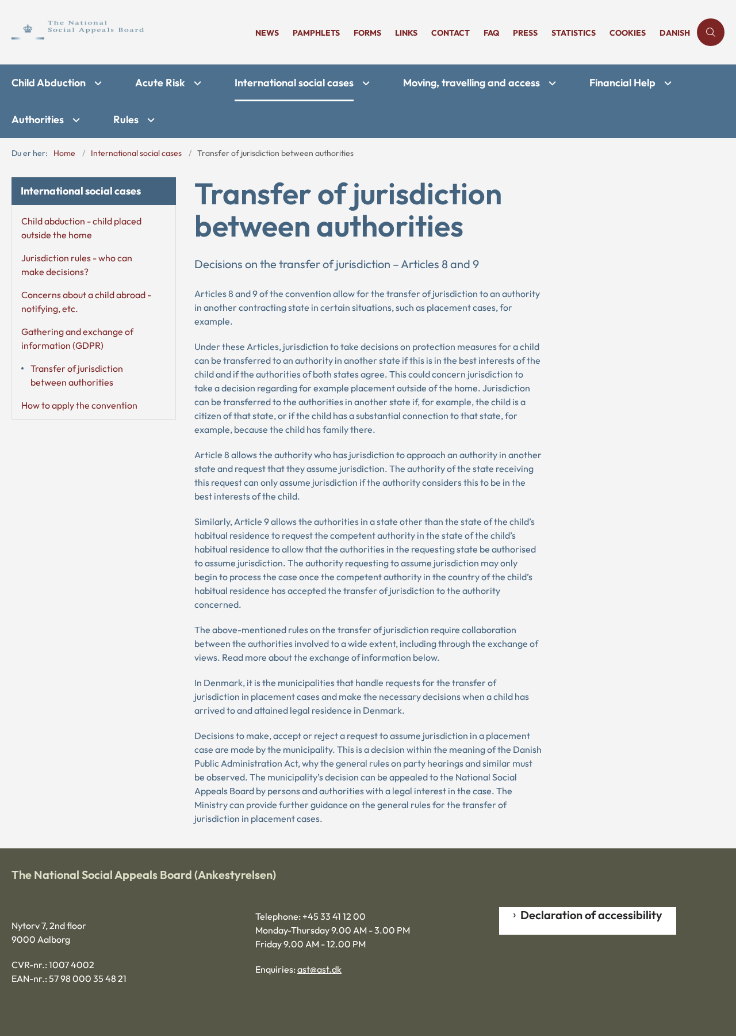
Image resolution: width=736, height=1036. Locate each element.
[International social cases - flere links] (364, 83)
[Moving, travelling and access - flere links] (551, 83)
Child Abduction (49, 82)
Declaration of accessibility (591, 915)
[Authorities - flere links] (75, 120)
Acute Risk (160, 82)
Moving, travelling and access (471, 82)
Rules (126, 119)
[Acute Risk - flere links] (196, 83)
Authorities (38, 119)
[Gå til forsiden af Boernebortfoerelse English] (130, 32)
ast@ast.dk (319, 969)
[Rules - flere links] (149, 120)
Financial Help (622, 82)
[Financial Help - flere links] (666, 83)
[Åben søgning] (710, 32)
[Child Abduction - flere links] (97, 83)
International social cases (294, 82)
